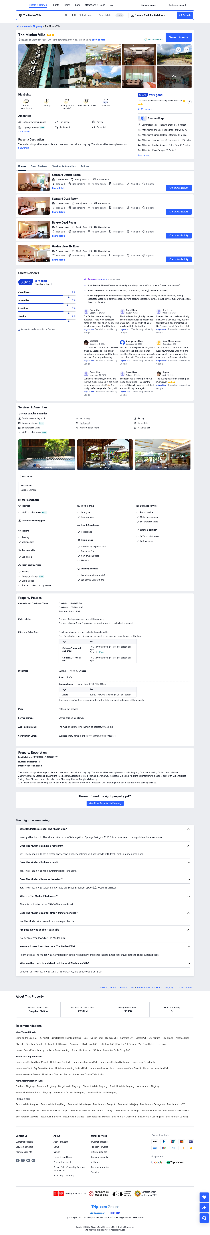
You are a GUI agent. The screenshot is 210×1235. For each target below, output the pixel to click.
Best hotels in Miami (151, 1110)
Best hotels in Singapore (27, 1110)
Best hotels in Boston (50, 1116)
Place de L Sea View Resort (29, 1044)
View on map (144, 155)
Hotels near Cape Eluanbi (129, 1068)
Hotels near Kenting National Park (71, 1068)
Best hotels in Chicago (102, 1110)
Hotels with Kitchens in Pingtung (69, 1092)
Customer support (24, 1142)
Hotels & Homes (38, 5)
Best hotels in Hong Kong (53, 1104)
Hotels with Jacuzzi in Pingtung (102, 1092)
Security (95, 1172)
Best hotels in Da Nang (177, 1116)
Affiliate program (99, 1152)
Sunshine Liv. (126, 1038)
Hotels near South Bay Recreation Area (34, 1068)
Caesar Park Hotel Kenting (148, 1038)
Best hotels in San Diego (127, 1110)
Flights (55, 5)
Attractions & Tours (95, 5)
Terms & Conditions (62, 1157)
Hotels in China (127, 987)
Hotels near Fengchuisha (143, 1062)
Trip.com (103, 987)
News (56, 1147)
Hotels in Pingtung (165, 987)
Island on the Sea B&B (26, 1038)
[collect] (204, 1197)
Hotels (113, 987)
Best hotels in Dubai (80, 1110)
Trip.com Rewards (99, 1147)
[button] (111, 5)
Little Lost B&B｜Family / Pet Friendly (118, 1044)
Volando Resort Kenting (58, 1050)
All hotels (95, 1162)
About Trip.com (60, 1142)
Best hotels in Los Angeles (151, 1116)
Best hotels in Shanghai (27, 1104)
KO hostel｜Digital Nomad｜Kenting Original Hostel (64, 1038)
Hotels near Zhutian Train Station (88, 1074)
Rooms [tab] (22, 166)
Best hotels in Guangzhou (152, 1104)
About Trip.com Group (63, 1175)
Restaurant (85, 423)
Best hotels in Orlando (73, 1116)
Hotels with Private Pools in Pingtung (34, 1092)
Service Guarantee (24, 1147)
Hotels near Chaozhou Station (56, 1074)
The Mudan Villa (31, 35)
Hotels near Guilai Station (28, 1074)
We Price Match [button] (155, 39)
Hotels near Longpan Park (85, 1062)
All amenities (24, 131)
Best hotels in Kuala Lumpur (55, 1110)
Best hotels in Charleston (124, 1116)
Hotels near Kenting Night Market (32, 1062)
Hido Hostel (161, 1044)
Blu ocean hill (111, 1038)
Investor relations (99, 1142)
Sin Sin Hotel (97, 1038)
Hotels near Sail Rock (60, 1062)
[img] (52, 66)
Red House (168, 1038)
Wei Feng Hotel (146, 1044)
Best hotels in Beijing (128, 1104)
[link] (149, 5)
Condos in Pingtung (25, 1086)
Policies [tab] (85, 166)
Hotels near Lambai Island (102, 1068)
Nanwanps (75, 1044)
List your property (99, 1157)
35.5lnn (97, 1050)
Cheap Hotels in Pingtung (95, 1086)
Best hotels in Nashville (27, 1116)
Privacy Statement (62, 1162)
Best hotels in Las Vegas (79, 1104)
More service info (24, 1152)
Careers (56, 1152)
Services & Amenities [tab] (64, 166)
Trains (67, 5)
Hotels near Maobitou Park (155, 1068)
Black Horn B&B (89, 1044)
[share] (204, 1207)
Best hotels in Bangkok (104, 1104)
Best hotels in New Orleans (176, 1110)
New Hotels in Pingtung (148, 1086)
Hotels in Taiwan (145, 987)
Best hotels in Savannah (98, 1116)
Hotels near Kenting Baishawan (114, 1062)
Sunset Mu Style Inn (81, 1050)
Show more (23, 148)
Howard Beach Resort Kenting (30, 1050)
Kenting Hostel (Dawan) (55, 1044)
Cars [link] (77, 5)
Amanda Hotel (182, 1038)
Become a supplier (100, 1167)
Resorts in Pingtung (46, 1086)
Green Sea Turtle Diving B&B (116, 1050)
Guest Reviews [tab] (39, 166)
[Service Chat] (204, 1218)
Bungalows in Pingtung (69, 1086)
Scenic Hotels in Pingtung (122, 1086)
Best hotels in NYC (176, 1104)
